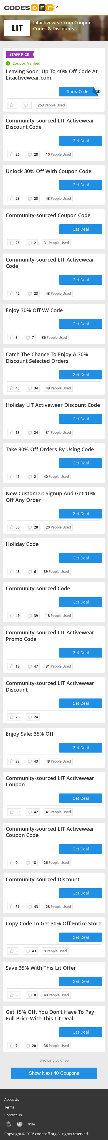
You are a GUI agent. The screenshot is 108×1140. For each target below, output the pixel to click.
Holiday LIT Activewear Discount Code (53, 405)
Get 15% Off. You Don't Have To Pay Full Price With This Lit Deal (50, 1015)
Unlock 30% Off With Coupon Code (48, 171)
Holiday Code (22, 544)
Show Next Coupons (54, 1073)
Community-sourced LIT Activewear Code (50, 262)
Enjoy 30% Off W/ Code (34, 310)
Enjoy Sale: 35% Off (30, 734)
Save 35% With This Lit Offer (41, 968)
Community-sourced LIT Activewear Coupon (50, 781)
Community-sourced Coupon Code (48, 215)
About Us (11, 1099)
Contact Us (13, 1115)
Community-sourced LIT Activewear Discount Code (50, 123)
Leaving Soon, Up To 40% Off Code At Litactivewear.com (52, 74)
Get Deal (81, 140)
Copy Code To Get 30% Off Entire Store (53, 923)
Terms (9, 1107)
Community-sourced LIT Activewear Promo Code (50, 635)
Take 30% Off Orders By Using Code (50, 449)
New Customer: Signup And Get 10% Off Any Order (50, 496)
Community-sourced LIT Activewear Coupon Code (50, 832)
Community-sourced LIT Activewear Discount (50, 686)
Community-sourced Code (38, 588)
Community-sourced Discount (42, 879)
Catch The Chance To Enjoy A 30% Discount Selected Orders (47, 357)
